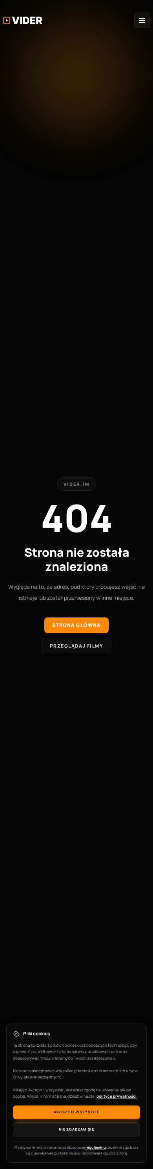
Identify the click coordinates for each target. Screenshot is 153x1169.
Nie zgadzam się (77, 1129)
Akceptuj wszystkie (76, 1112)
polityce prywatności (117, 1096)
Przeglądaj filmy (76, 646)
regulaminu (96, 1147)
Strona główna (76, 625)
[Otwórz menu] (142, 20)
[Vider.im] (22, 20)
